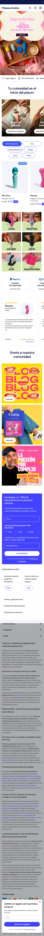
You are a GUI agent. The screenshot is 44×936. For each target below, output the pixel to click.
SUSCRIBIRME (22, 553)
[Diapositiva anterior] (2, 46)
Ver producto (30, 342)
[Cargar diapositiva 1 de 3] (19, 73)
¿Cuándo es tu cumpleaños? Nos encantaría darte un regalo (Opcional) (21, 538)
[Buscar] (29, 7)
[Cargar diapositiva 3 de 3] (24, 73)
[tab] (12, 143)
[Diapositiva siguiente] (41, 46)
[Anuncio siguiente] (42, 2)
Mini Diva (6, 195)
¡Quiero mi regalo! (22, 924)
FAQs (8, 588)
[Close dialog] (40, 901)
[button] (40, 7)
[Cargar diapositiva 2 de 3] (22, 73)
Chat (29, 588)
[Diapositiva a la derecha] (40, 118)
